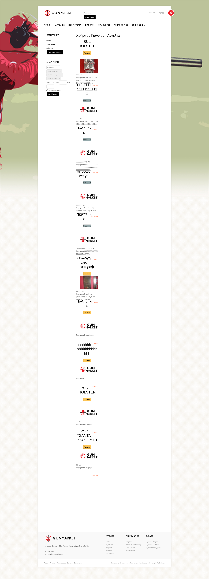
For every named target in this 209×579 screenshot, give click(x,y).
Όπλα (48, 40)
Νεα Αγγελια (74, 25)
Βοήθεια (129, 542)
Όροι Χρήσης (130, 548)
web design (151, 563)
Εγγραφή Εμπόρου (152, 545)
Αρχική (46, 563)
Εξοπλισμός (51, 44)
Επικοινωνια (138, 25)
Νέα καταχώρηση (55, 52)
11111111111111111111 (86, 89)
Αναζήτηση (89, 17)
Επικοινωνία (130, 550)
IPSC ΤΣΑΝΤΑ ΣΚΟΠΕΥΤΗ (87, 435)
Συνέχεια (94, 86)
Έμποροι (109, 550)
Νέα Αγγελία (110, 553)
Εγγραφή (161, 13)
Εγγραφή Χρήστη (152, 542)
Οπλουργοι (104, 25)
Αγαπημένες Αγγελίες (153, 548)
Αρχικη (47, 25)
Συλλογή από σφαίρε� (85, 262)
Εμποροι (90, 25)
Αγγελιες (60, 25)
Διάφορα (49, 48)
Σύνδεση (152, 13)
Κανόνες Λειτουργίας (133, 545)
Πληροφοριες (121, 25)
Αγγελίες (52, 563)
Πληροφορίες (61, 563)
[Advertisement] (120, 508)
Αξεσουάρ (109, 545)
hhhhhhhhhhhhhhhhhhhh (87, 349)
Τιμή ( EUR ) (50, 82)
